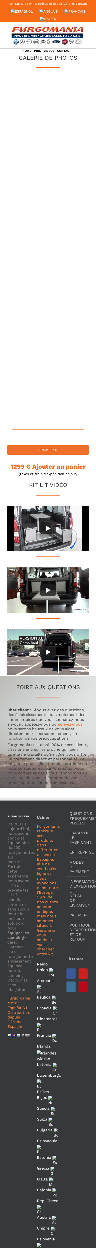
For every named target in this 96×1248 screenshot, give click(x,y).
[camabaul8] (68, 186)
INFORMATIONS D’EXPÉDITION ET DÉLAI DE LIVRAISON (77, 893)
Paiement (77, 915)
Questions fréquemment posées (77, 818)
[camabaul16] (68, 310)
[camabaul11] (28, 248)
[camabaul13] (28, 279)
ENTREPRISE (77, 852)
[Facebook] (71, 973)
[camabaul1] (28, 92)
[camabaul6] (68, 155)
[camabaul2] (68, 92)
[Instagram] (71, 986)
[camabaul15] (28, 310)
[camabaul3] (28, 123)
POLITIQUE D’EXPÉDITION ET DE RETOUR (77, 932)
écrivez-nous (70, 724)
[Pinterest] (83, 986)
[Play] (48, 528)
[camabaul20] (68, 372)
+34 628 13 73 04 (20, 3)
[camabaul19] (28, 372)
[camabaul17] (28, 341)
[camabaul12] (68, 248)
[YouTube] (83, 973)
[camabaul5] (28, 155)
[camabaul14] (68, 279)
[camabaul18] (68, 341)
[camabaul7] (28, 186)
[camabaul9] (28, 217)
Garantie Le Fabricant (77, 838)
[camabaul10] (68, 217)
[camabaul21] (28, 404)
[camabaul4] (68, 123)
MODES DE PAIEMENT (77, 867)
